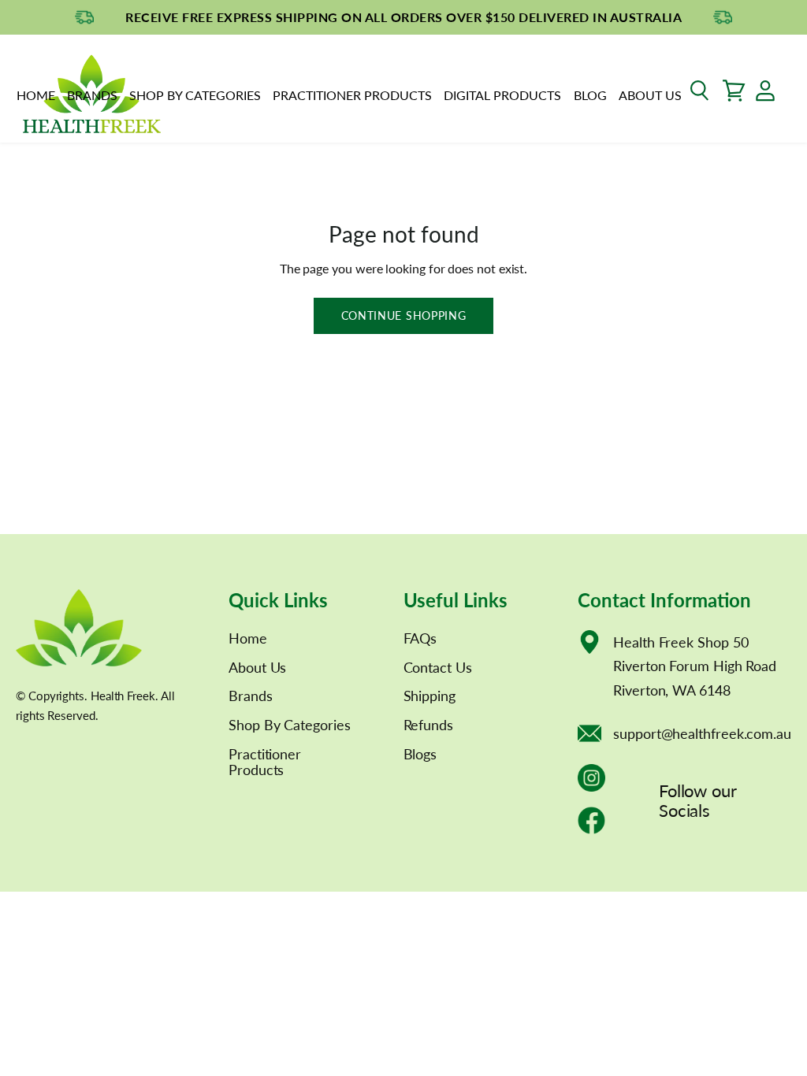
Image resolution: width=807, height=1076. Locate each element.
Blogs (420, 753)
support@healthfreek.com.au (702, 733)
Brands (92, 94)
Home (36, 94)
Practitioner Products (352, 94)
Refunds (428, 724)
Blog (590, 94)
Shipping (430, 695)
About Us (650, 94)
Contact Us (438, 667)
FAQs (420, 638)
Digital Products (502, 94)
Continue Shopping (404, 315)
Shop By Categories (195, 94)
